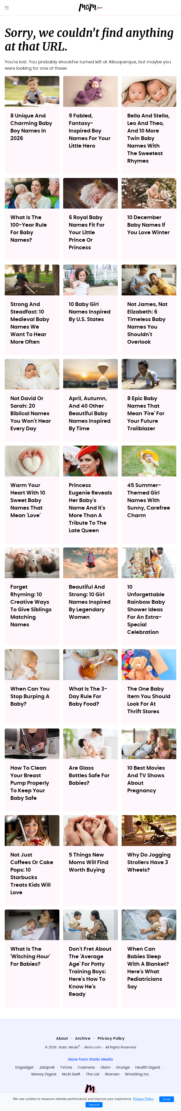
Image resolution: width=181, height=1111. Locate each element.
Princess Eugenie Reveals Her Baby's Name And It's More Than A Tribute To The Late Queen (90, 508)
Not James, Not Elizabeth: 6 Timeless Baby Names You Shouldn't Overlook (147, 323)
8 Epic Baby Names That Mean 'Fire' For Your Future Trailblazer (146, 413)
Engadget (24, 1067)
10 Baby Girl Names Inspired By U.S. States (90, 312)
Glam (105, 1067)
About (62, 1038)
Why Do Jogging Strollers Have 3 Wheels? (149, 862)
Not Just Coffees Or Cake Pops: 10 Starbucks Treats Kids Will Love (31, 873)
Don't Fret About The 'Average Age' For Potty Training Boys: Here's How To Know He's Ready (90, 971)
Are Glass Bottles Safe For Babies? (89, 775)
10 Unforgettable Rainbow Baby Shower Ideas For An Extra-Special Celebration (146, 609)
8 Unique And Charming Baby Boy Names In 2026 (31, 127)
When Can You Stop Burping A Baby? (30, 696)
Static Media (68, 1047)
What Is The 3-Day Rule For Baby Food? (88, 696)
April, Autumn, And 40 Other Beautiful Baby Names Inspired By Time (90, 413)
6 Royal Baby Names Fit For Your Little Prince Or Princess (87, 232)
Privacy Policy (111, 1038)
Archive (82, 1038)
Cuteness (86, 1067)
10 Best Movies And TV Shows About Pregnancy (146, 779)
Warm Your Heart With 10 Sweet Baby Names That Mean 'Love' (27, 500)
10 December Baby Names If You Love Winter (148, 225)
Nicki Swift (71, 1074)
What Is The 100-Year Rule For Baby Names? (28, 229)
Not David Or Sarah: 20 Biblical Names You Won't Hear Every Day (30, 413)
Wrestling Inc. (137, 1074)
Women (112, 1074)
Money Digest (44, 1074)
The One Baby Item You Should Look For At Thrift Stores (148, 700)
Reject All (94, 1104)
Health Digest (147, 1067)
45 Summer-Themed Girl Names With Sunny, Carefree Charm (148, 500)
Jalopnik (47, 1067)
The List (92, 1074)
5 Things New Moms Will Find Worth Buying (88, 862)
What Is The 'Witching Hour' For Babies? (30, 956)
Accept (166, 1099)
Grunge (123, 1067)
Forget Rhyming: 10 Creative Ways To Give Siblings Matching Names (31, 605)
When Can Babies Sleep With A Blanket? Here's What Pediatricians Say (148, 967)
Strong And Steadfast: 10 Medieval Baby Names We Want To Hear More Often (29, 323)
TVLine (66, 1067)
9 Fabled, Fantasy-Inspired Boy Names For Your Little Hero (90, 131)
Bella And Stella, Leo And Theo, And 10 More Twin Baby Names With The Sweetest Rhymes (148, 138)
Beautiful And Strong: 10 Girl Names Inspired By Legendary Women (90, 602)
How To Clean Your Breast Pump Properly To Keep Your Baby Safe (29, 783)
